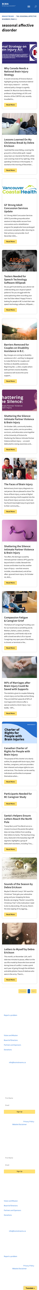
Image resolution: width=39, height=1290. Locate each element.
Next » (34, 991)
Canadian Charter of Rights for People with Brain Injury (17, 751)
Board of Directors (11, 1040)
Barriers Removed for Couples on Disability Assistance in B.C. (16, 348)
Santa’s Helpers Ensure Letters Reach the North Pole (18, 819)
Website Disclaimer (19, 1124)
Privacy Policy (28, 1121)
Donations (8, 1049)
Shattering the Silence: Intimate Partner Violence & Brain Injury (19, 419)
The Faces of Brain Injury (18, 484)
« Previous (22, 991)
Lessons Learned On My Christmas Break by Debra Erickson (19, 143)
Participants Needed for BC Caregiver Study (18, 795)
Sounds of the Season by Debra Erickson (18, 885)
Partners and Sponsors (12, 1045)
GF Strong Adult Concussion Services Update (16, 208)
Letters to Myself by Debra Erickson (19, 950)
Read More (10, 105)
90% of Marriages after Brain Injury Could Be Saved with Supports (17, 686)
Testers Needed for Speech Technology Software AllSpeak (15, 279)
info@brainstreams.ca (17, 1062)
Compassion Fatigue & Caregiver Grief (16, 619)
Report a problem (10, 1015)
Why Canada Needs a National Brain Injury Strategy (16, 71)
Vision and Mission (11, 1035)
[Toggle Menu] (29, 6)
